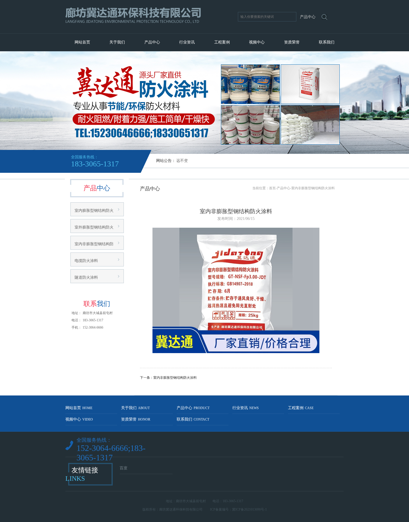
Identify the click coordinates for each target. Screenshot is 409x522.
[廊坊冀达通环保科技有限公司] (148, 31)
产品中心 (152, 42)
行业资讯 (187, 42)
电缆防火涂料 (86, 261)
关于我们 (117, 42)
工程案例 (222, 42)
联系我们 (326, 42)
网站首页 (82, 42)
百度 (123, 468)
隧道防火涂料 (86, 277)
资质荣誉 (292, 42)
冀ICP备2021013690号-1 (249, 509)
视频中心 (257, 42)
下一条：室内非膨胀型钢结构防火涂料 (168, 378)
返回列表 (236, 387)
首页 (272, 188)
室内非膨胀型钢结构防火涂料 (313, 188)
